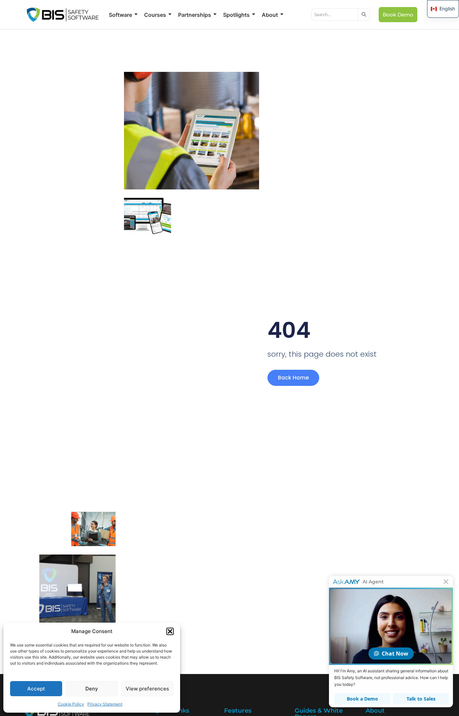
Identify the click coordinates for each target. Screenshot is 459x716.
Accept (36, 688)
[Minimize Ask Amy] (446, 581)
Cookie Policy (71, 704)
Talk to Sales (421, 699)
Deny (91, 688)
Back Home (293, 378)
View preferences (147, 688)
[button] (170, 631)
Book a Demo (362, 699)
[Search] (364, 14)
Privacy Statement (104, 704)
